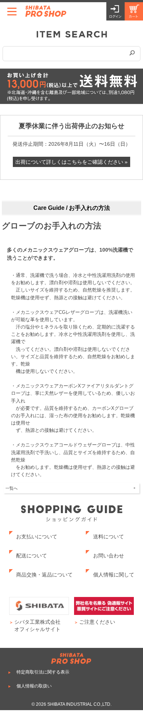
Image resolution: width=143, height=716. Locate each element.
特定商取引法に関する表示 (42, 672)
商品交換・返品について (44, 575)
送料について (108, 536)
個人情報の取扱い (34, 686)
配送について (31, 556)
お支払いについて (36, 536)
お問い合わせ (108, 556)
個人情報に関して (113, 575)
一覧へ (12, 488)
